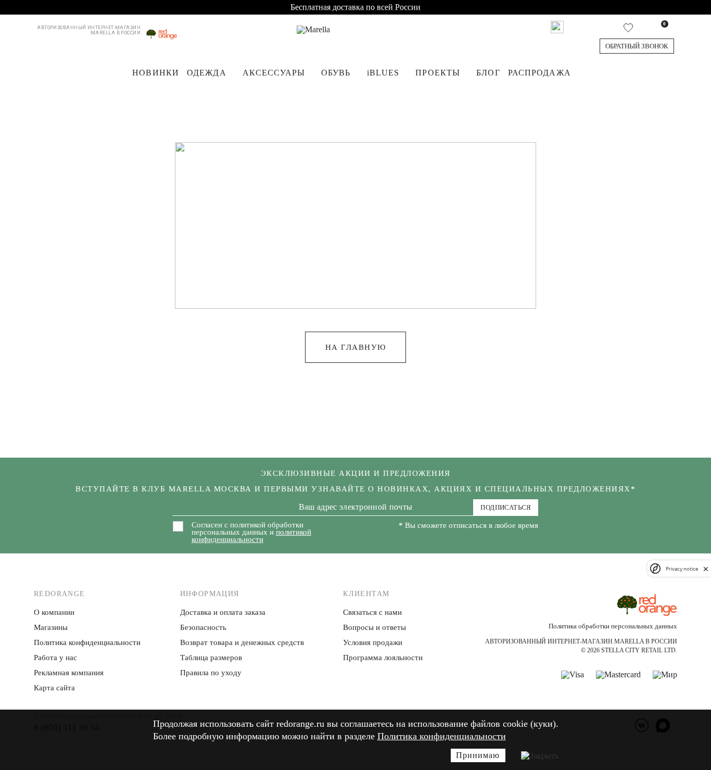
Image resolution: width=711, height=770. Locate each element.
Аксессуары (274, 72)
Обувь (336, 72)
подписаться (505, 507)
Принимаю (478, 755)
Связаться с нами (372, 612)
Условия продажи (372, 642)
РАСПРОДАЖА (539, 72)
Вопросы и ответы (374, 627)
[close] (706, 568)
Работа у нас (55, 657)
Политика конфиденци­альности (87, 642)
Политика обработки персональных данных (613, 626)
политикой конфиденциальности (251, 536)
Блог (488, 72)
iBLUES (383, 72)
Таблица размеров (211, 657)
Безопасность (203, 627)
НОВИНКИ (155, 72)
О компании (54, 612)
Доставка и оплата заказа (222, 612)
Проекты (437, 72)
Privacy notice (682, 569)
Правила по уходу (211, 672)
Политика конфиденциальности (441, 736)
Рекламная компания (69, 672)
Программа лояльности (383, 657)
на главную (355, 347)
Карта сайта (54, 688)
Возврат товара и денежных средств (242, 642)
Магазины (51, 627)
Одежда (206, 72)
